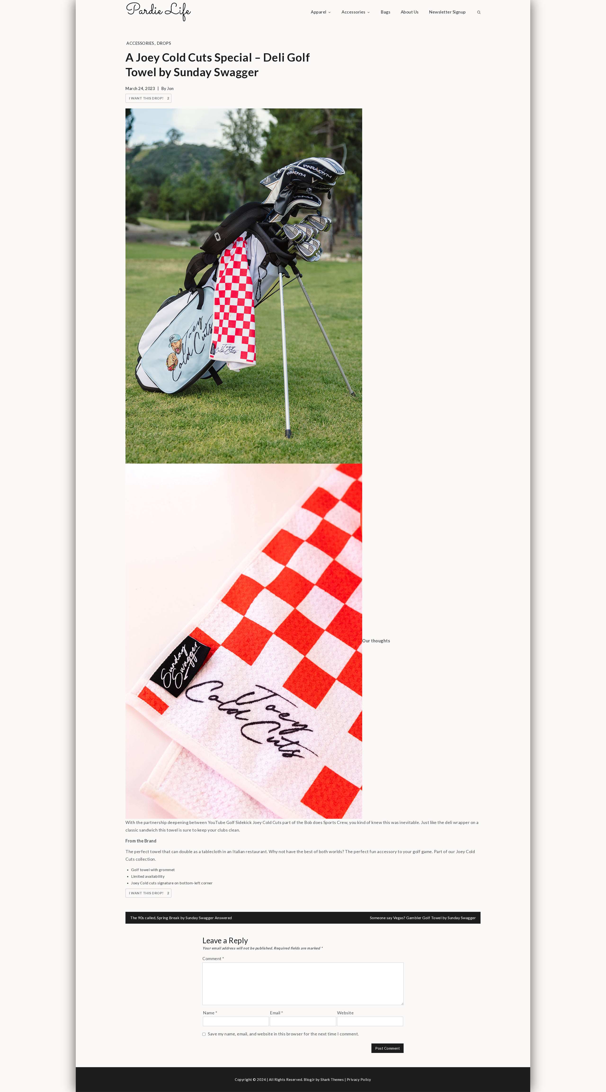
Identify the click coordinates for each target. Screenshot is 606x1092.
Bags (385, 11)
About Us (410, 11)
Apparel (318, 11)
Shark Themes (333, 1079)
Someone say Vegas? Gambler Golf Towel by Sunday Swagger (423, 917)
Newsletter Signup (447, 11)
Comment (213, 958)
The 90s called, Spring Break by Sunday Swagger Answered (181, 917)
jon (170, 88)
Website (345, 1012)
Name (210, 1012)
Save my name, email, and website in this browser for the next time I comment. (283, 1033)
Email (276, 1012)
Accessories (353, 11)
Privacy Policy (359, 1079)
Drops (164, 43)
